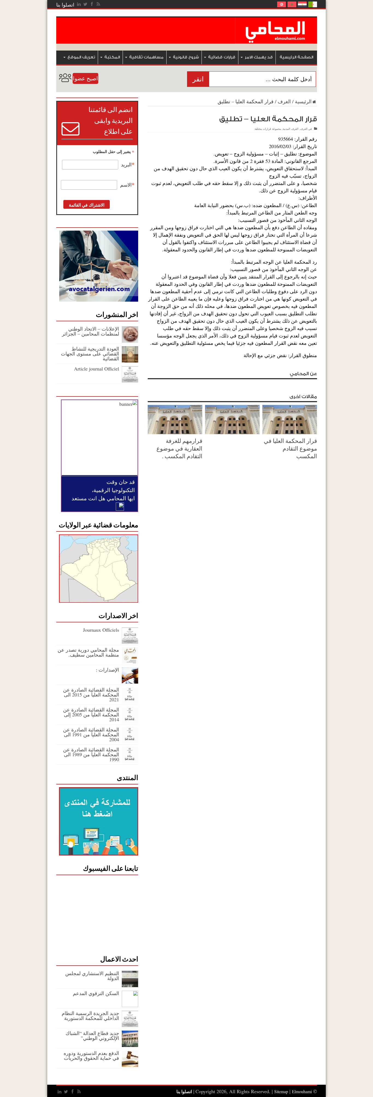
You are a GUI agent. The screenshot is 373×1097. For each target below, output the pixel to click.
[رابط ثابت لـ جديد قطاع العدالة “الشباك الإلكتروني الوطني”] (130, 1045)
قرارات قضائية (221, 57)
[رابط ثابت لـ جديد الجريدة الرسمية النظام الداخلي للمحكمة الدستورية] (130, 1025)
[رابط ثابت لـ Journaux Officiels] (130, 642)
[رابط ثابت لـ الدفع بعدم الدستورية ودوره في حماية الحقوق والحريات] (130, 1065)
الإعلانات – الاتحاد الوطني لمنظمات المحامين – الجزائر (90, 331)
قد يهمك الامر (259, 57)
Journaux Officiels (101, 630)
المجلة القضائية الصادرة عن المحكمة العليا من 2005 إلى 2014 (91, 714)
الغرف (284, 101)
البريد (128, 164)
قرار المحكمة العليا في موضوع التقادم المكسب (290, 448)
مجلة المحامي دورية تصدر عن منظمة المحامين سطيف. (88, 652)
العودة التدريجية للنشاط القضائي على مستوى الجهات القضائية (90, 353)
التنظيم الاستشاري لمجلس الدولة (92, 975)
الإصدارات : (107, 669)
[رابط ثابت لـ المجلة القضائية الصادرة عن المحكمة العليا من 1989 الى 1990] (130, 761)
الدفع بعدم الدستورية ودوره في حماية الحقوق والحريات (91, 1055)
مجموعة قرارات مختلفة (267, 129)
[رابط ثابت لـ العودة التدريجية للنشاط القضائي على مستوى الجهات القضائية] (130, 360)
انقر (198, 79)
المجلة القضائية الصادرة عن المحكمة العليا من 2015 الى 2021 (91, 694)
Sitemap (281, 1091)
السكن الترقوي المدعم (96, 993)
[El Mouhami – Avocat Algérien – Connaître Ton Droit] (276, 39)
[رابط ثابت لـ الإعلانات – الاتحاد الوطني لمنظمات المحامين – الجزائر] (130, 340)
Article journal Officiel (96, 368)
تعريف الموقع (81, 57)
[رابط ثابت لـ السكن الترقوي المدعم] (130, 1005)
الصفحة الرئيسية (296, 57)
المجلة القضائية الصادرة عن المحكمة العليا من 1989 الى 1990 (91, 754)
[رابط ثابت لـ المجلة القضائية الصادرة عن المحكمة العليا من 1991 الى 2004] (130, 741)
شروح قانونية (186, 57)
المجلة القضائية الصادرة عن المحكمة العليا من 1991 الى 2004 (91, 734)
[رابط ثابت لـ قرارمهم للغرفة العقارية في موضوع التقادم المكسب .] (175, 432)
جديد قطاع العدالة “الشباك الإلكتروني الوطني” (92, 1035)
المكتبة (112, 57)
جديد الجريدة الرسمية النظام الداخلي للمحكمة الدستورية (90, 1015)
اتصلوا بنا (65, 4)
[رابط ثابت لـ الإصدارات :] (130, 681)
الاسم (127, 185)
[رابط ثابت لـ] (232, 432)
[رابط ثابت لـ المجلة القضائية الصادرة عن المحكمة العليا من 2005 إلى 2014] (130, 721)
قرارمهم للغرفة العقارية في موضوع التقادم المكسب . (179, 448)
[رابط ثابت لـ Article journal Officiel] (130, 380)
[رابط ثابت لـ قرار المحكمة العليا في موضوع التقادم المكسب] (289, 432)
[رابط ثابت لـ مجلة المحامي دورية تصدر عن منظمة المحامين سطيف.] (130, 661)
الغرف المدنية (290, 129)
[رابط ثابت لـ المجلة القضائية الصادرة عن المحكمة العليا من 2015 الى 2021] (130, 701)
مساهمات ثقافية (146, 57)
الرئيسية (303, 101)
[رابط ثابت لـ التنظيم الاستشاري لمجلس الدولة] (130, 985)
